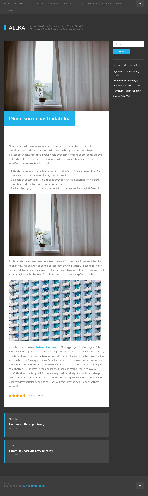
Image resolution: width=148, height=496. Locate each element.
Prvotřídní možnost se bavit (127, 85)
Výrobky (92, 3)
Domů (7, 3)
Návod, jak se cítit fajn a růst (127, 90)
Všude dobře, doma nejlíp (125, 80)
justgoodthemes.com (34, 486)
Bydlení (19, 3)
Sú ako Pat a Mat (121, 95)
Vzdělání (107, 3)
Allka (17, 27)
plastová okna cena (45, 347)
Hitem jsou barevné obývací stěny (31, 450)
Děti (30, 3)
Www (119, 3)
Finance (55, 3)
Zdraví (10, 11)
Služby (79, 3)
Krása (67, 3)
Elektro (41, 3)
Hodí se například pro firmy (26, 424)
